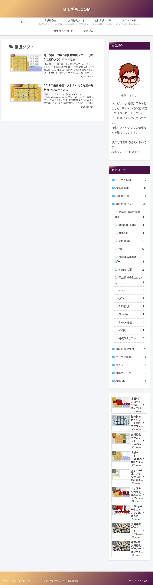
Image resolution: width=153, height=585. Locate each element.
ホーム (6, 580)
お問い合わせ (18, 580)
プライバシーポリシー (54, 580)
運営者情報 (73, 580)
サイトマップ (34, 580)
